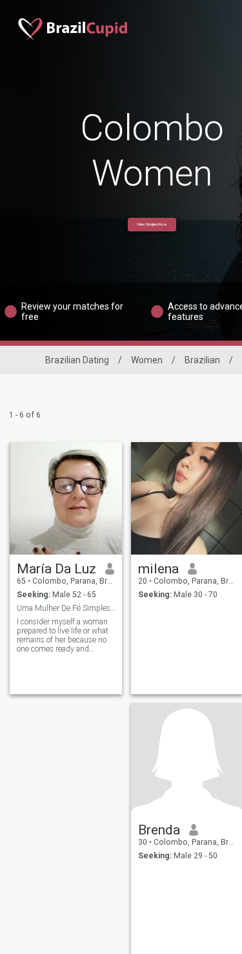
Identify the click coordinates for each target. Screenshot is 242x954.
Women (147, 360)
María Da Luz (56, 569)
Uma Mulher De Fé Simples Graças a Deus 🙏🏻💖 (66, 608)
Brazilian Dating (77, 360)
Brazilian (202, 360)
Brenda (159, 830)
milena (158, 569)
